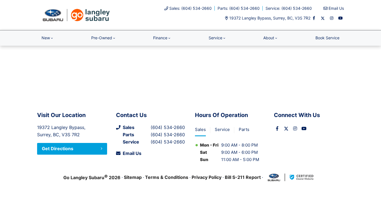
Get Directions (57, 148)
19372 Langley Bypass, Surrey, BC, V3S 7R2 (269, 18)
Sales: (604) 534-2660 (190, 8)
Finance (160, 37)
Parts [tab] (244, 129)
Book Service (327, 37)
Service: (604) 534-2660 (289, 8)
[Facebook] (313, 18)
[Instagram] (331, 18)
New (46, 37)
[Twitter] (322, 18)
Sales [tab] (200, 129)
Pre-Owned (101, 37)
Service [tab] (222, 129)
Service (215, 37)
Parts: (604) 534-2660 (239, 8)
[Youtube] (340, 18)
